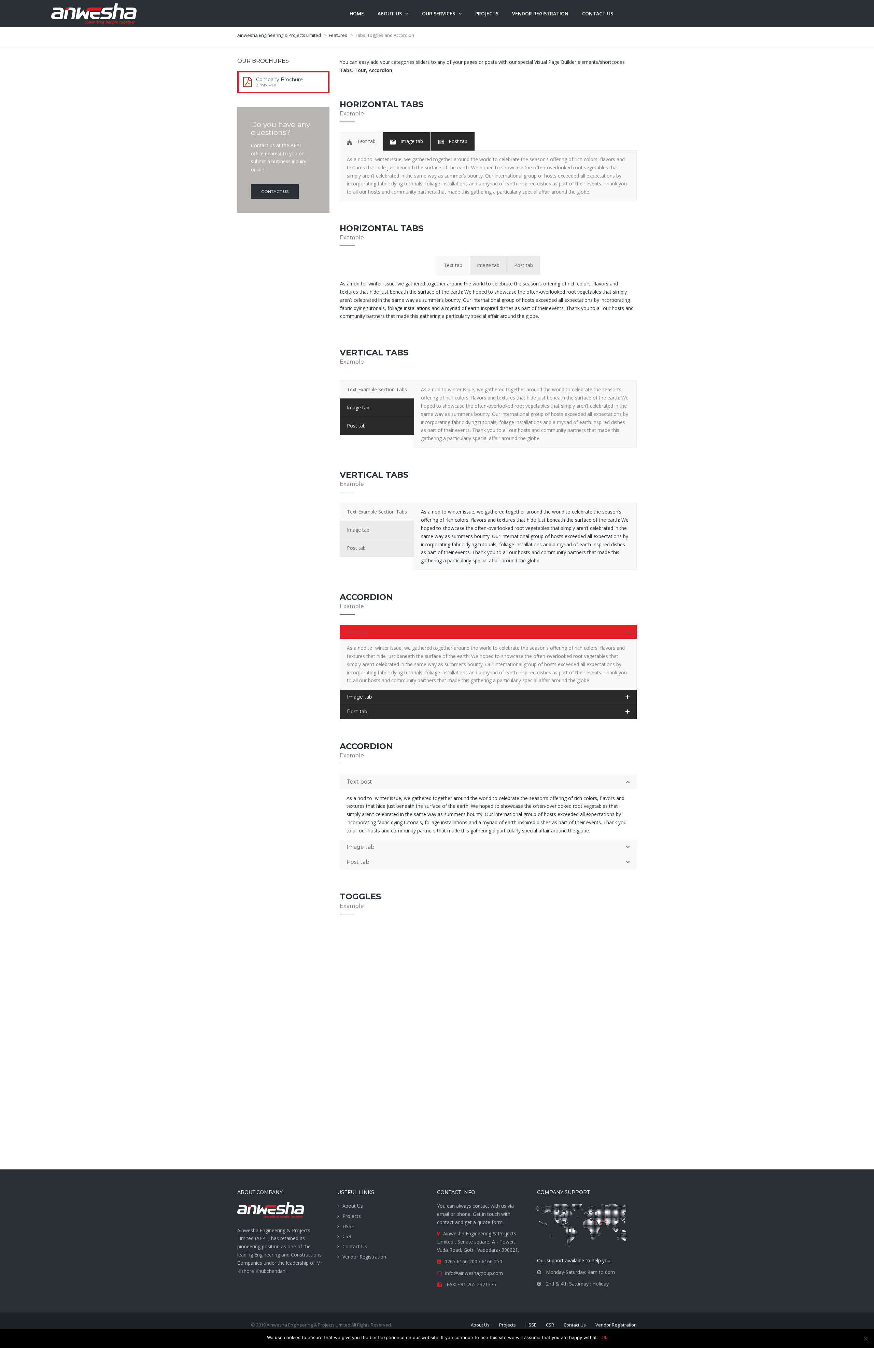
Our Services (438, 13)
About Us (352, 1206)
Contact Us (354, 1246)
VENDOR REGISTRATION (540, 13)
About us (390, 13)
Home (357, 13)
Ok (604, 1337)
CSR (346, 1236)
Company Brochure (279, 79)
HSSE (348, 1226)
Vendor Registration (364, 1256)
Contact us (597, 13)
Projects (486, 13)
